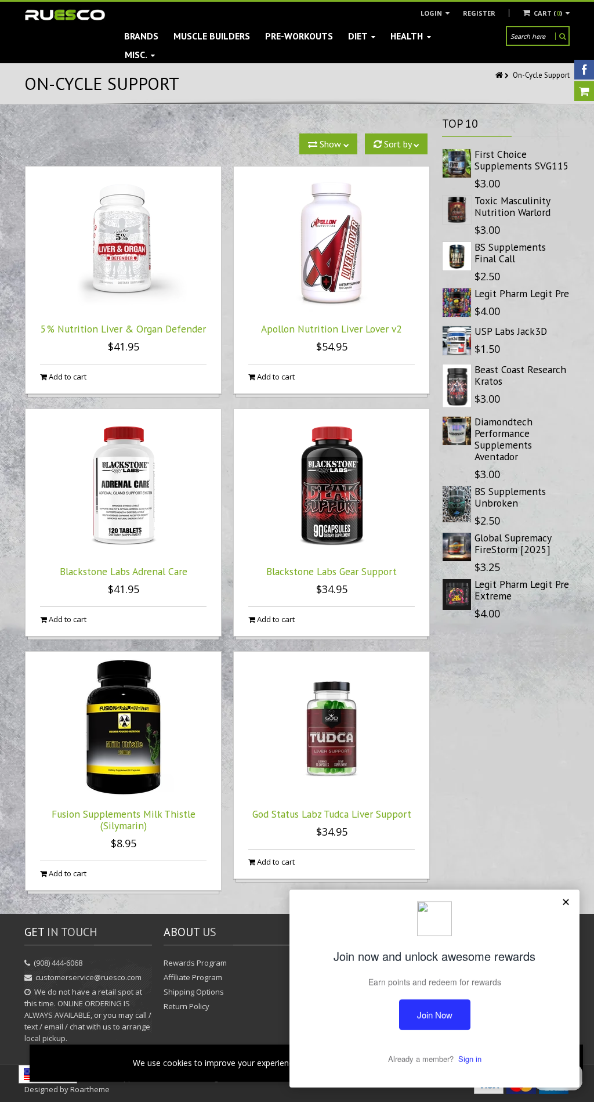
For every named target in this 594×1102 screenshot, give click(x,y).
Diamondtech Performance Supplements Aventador (504, 439)
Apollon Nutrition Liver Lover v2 (331, 328)
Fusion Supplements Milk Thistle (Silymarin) (123, 819)
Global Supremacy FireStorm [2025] (513, 543)
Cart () (548, 13)
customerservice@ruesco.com (88, 977)
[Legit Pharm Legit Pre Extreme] (457, 594)
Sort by (398, 144)
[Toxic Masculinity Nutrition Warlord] (457, 210)
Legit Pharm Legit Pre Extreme (522, 589)
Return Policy (186, 1006)
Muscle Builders (211, 36)
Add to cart (66, 376)
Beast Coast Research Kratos (520, 375)
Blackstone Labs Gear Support (331, 571)
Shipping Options (194, 992)
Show (330, 144)
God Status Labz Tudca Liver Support (331, 814)
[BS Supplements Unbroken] (457, 504)
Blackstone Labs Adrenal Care (123, 571)
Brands (141, 36)
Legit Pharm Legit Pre (522, 293)
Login (432, 13)
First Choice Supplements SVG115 (522, 159)
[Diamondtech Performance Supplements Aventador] (457, 431)
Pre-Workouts (299, 36)
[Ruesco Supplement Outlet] (65, 15)
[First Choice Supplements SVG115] (457, 163)
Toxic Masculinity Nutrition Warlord (512, 206)
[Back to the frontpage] (500, 75)
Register (479, 13)
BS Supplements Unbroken (510, 497)
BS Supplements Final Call (510, 252)
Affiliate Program (193, 977)
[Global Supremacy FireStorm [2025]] (457, 547)
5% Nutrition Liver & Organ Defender (123, 328)
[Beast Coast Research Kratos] (457, 386)
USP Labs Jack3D (511, 331)
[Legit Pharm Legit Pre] (457, 302)
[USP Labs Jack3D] (457, 340)
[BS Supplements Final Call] (457, 256)
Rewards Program (195, 963)
